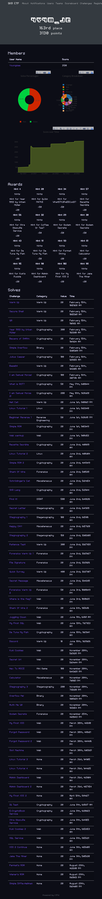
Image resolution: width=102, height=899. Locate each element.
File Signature (17, 562)
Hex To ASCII (17, 668)
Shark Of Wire (17, 472)
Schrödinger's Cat (20, 481)
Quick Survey (17, 572)
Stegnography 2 (19, 535)
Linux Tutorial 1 (18, 408)
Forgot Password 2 (21, 741)
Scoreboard (71, 3)
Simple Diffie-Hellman (21, 883)
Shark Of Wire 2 (19, 608)
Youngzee (15, 65)
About (25, 3)
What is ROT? (17, 384)
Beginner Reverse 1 (21, 417)
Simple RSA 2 (17, 463)
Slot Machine (17, 750)
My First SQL (17, 623)
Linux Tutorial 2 (19, 454)
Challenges (86, 3)
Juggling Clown (18, 617)
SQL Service (16, 838)
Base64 (14, 366)
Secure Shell (17, 311)
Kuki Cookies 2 (18, 829)
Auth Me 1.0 (16, 705)
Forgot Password (19, 732)
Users (50, 3)
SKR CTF (13, 3)
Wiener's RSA (17, 874)
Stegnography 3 (19, 687)
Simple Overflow (18, 348)
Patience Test (18, 544)
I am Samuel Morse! (21, 375)
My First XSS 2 (18, 796)
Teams (59, 3)
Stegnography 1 (18, 517)
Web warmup (17, 435)
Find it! (13, 499)
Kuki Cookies (17, 650)
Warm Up (14, 302)
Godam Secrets (18, 714)
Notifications (38, 3)
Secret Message (19, 581)
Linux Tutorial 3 (19, 759)
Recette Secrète (19, 444)
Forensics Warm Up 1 (21, 553)
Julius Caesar (17, 357)
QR (11, 320)
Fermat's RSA (17, 865)
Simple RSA (16, 426)
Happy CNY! (16, 526)
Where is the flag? (20, 599)
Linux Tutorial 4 (19, 768)
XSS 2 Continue (18, 847)
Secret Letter (18, 508)
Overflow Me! (17, 696)
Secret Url (15, 659)
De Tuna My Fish (19, 632)
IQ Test (14, 805)
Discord (14, 641)
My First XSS (17, 723)
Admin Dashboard (19, 777)
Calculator (15, 678)
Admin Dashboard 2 (21, 786)
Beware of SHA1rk (20, 339)
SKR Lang (15, 490)
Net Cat (14, 402)
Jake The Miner (18, 856)
